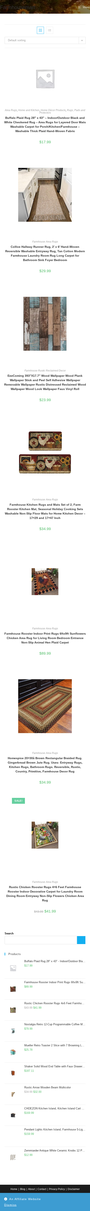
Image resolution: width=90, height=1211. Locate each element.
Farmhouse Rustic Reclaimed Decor (45, 370)
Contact (41, 1189)
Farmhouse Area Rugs (45, 241)
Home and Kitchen (28, 110)
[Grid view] (40, 30)
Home (13, 1189)
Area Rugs (11, 110)
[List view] (49, 30)
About (31, 1189)
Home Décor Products (53, 110)
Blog (22, 1189)
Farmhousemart (17, 7)
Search (9, 933)
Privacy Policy (57, 1189)
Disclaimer (74, 1189)
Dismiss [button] (10, 1205)
